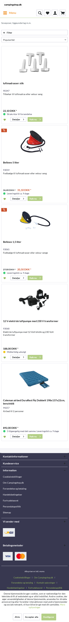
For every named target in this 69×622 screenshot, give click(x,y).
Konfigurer (48, 617)
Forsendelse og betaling (14, 488)
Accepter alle (31, 617)
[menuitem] (9, 13)
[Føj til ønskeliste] (5, 119)
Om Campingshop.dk (13, 482)
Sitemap (7, 512)
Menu (12, 12)
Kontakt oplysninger (46, 582)
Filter (9, 32)
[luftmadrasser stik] (34, 62)
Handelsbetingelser (12, 494)
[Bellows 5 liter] (34, 141)
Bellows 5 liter (11, 162)
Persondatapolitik (12, 506)
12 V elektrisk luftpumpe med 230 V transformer (30, 321)
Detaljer (16, 119)
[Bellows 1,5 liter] (34, 220)
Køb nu (33, 119)
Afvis (17, 617)
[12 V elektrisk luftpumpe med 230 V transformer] (34, 300)
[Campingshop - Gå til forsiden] (13, 5)
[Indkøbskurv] (62, 13)
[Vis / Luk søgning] (39, 13)
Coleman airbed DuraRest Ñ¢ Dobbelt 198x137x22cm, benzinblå (34, 402)
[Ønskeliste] (47, 13)
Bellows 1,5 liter (12, 241)
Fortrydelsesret (10, 500)
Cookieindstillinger (12, 476)
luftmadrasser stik (13, 83)
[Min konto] (55, 13)
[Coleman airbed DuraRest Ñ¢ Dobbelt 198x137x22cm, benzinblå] (34, 379)
